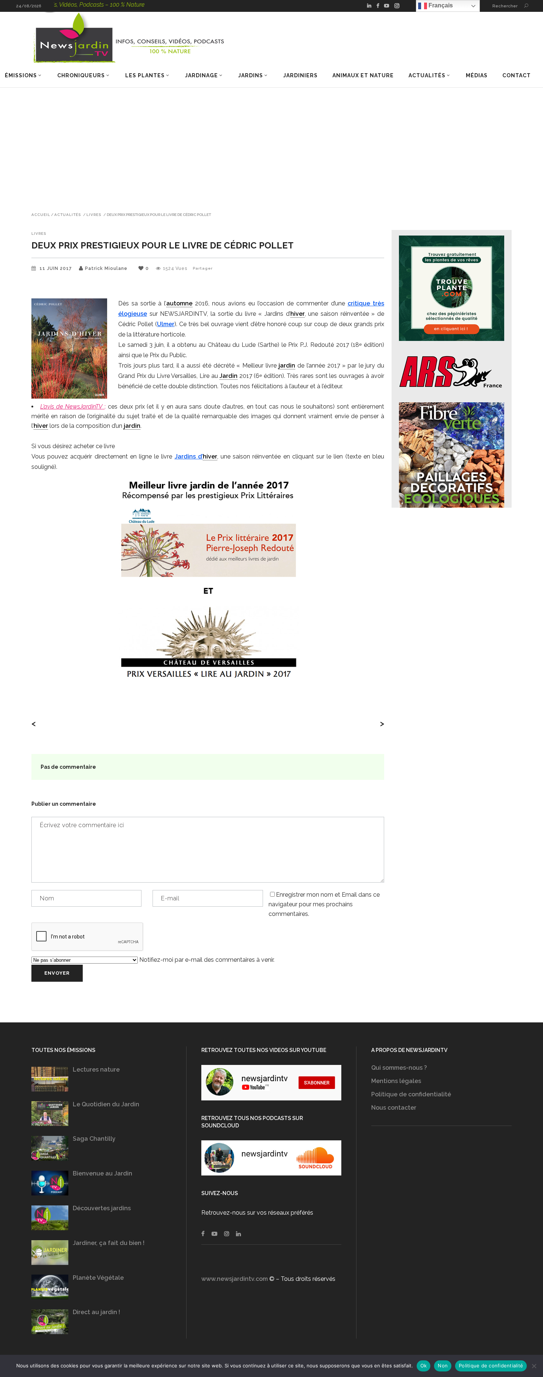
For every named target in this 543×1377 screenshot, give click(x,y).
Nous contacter (393, 1107)
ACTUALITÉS (67, 215)
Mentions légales (396, 1081)
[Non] (533, 1366)
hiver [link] (297, 313)
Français (440, 5)
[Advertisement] (271, 143)
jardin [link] (287, 365)
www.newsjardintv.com (234, 1278)
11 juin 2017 (57, 268)
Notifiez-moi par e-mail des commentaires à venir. (206, 959)
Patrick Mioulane (106, 268)
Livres (93, 215)
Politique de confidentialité (411, 1094)
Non (443, 1365)
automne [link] (179, 303)
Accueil (40, 215)
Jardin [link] (228, 375)
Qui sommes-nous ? (399, 1067)
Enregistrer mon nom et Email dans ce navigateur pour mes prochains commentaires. (324, 904)
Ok (423, 1365)
